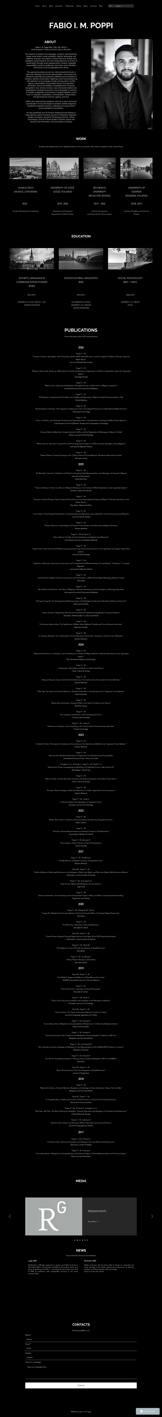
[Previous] (10, 1216)
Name (27, 1335)
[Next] (152, 1216)
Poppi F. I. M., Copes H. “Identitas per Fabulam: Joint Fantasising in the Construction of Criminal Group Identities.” (81, 726)
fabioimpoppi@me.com (81, 1330)
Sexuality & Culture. (81, 992)
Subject (28, 1353)
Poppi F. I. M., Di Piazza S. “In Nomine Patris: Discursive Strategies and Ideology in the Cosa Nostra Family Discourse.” (81, 1142)
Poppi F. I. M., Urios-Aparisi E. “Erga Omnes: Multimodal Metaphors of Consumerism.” (81, 884)
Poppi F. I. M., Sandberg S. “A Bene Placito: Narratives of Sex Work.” (81, 960)
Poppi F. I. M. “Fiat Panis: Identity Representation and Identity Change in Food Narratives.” (81, 831)
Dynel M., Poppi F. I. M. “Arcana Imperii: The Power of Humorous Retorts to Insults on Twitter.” (81, 1012)
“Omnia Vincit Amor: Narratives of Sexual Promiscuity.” (81, 989)
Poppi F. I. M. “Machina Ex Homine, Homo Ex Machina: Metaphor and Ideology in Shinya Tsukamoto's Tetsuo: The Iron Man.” (81, 1088)
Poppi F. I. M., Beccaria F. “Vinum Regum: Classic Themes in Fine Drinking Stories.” (81, 843)
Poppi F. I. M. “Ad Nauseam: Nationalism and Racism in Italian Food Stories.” (81, 668)
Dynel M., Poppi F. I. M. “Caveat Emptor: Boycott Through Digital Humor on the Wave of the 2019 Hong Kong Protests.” (81, 936)
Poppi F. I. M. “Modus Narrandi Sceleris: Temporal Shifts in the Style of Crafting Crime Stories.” (81, 703)
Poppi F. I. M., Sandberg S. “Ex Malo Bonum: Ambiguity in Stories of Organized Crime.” (81, 861)
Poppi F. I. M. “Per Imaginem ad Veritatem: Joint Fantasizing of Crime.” (81, 715)
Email (27, 1344)
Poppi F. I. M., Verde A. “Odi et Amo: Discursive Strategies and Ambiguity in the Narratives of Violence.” (81, 1000)
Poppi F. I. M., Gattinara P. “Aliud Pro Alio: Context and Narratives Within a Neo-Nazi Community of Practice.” (81, 1123)
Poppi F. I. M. (81, 986)
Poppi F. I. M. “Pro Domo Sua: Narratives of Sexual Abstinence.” (81, 925)
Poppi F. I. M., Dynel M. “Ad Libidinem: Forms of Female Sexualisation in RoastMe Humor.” (81, 948)
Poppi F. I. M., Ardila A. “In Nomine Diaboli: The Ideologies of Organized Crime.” (81, 802)
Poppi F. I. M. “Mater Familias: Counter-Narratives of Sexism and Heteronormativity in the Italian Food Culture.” (81, 779)
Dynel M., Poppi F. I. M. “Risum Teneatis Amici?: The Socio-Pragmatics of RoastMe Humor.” (81, 1070)
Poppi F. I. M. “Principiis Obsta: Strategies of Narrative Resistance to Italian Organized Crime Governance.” (81, 790)
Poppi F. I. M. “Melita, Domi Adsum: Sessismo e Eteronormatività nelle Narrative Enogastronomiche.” (81, 820)
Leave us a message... (33, 1362)
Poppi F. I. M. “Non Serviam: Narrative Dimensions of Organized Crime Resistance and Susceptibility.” (81, 755)
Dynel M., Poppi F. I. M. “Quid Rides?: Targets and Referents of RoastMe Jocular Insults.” (81, 977)
